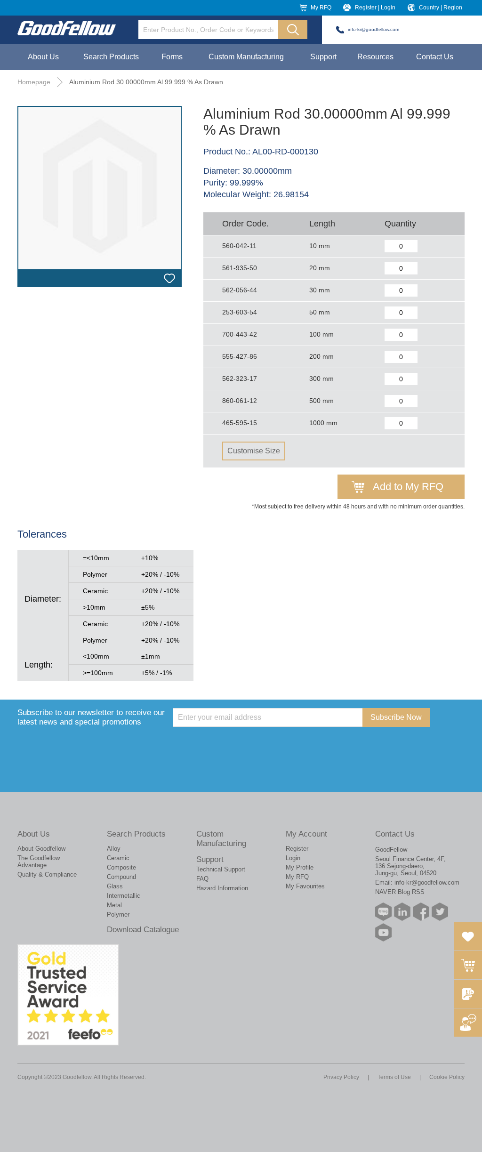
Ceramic (118, 858)
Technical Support (220, 869)
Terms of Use (394, 1077)
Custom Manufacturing (246, 57)
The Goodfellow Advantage (38, 861)
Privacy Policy (341, 1077)
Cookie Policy (447, 1077)
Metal (114, 905)
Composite (121, 867)
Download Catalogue (143, 929)
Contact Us (434, 57)
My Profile (299, 867)
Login (293, 858)
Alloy (113, 848)
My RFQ (321, 7)
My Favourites (305, 886)
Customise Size (253, 451)
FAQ (202, 878)
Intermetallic (123, 895)
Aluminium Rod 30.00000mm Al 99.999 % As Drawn (146, 82)
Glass (115, 886)
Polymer (118, 914)
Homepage (33, 82)
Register (297, 848)
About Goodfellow (41, 848)
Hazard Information (222, 888)
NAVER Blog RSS (400, 891)
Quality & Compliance (47, 874)
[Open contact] (468, 1022)
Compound (121, 876)
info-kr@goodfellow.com (373, 29)
